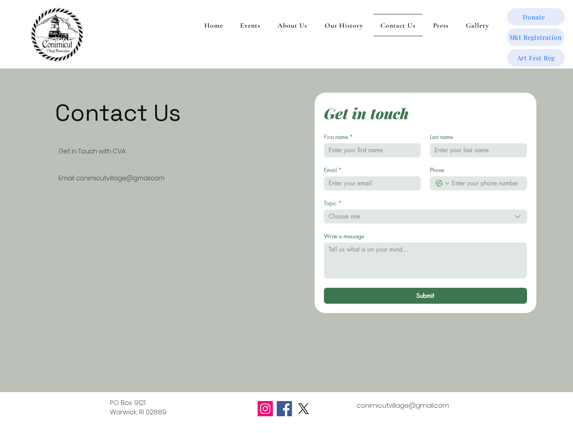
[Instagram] (265, 408)
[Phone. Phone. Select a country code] (442, 183)
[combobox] (425, 216)
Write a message (344, 236)
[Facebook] (284, 408)
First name (338, 137)
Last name (441, 137)
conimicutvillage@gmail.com (120, 178)
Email (332, 170)
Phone (437, 170)
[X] (303, 408)
